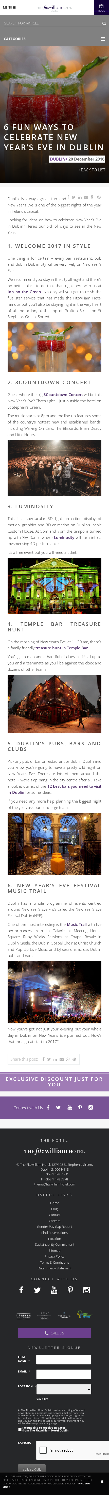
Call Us (57, 1333)
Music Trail (77, 924)
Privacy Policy (54, 1256)
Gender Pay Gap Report (54, 1226)
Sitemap (55, 1250)
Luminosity (64, 537)
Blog (54, 1208)
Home (54, 1203)
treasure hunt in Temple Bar (61, 647)
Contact (54, 1214)
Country (42, 1398)
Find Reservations (54, 1232)
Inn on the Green (24, 291)
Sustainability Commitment (54, 1244)
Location (54, 1238)
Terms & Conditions (54, 1262)
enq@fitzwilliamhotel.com (56, 1184)
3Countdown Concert (63, 394)
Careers (54, 1220)
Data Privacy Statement (54, 1268)
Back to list (92, 170)
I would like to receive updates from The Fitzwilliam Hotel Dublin (45, 1429)
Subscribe (32, 1469)
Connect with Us (28, 1108)
